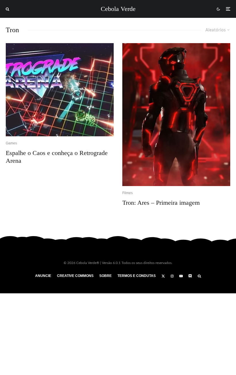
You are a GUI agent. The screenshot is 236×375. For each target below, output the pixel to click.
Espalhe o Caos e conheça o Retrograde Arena (57, 156)
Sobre (105, 276)
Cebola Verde (118, 9)
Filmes (127, 193)
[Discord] (190, 276)
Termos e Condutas (136, 276)
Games (11, 143)
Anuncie (43, 276)
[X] (163, 276)
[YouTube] (181, 276)
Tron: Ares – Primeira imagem (161, 202)
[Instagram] (172, 276)
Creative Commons (75, 276)
